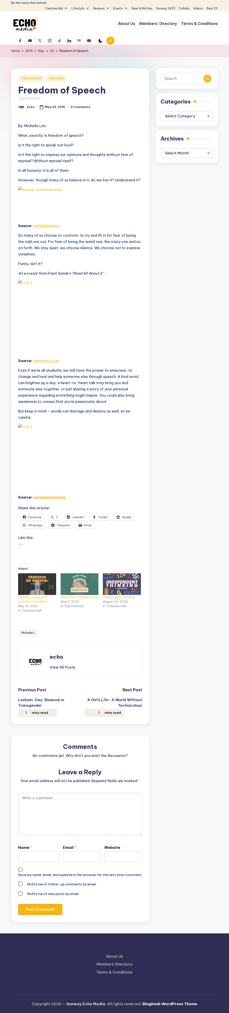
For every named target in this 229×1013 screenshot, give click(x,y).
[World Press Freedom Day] (80, 584)
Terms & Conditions (114, 972)
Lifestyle (56, 78)
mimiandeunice (46, 226)
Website (112, 847)
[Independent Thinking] (122, 584)
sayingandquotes (49, 497)
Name (25, 847)
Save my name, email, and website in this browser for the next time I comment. (80, 875)
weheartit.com (46, 360)
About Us (114, 956)
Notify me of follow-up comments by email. (62, 884)
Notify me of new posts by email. (53, 894)
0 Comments (80, 107)
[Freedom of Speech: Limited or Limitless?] (37, 584)
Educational (32, 78)
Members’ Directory (114, 964)
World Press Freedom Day (79, 597)
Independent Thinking (119, 597)
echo (56, 656)
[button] (62, 667)
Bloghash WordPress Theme (169, 1003)
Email (69, 847)
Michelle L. (28, 632)
